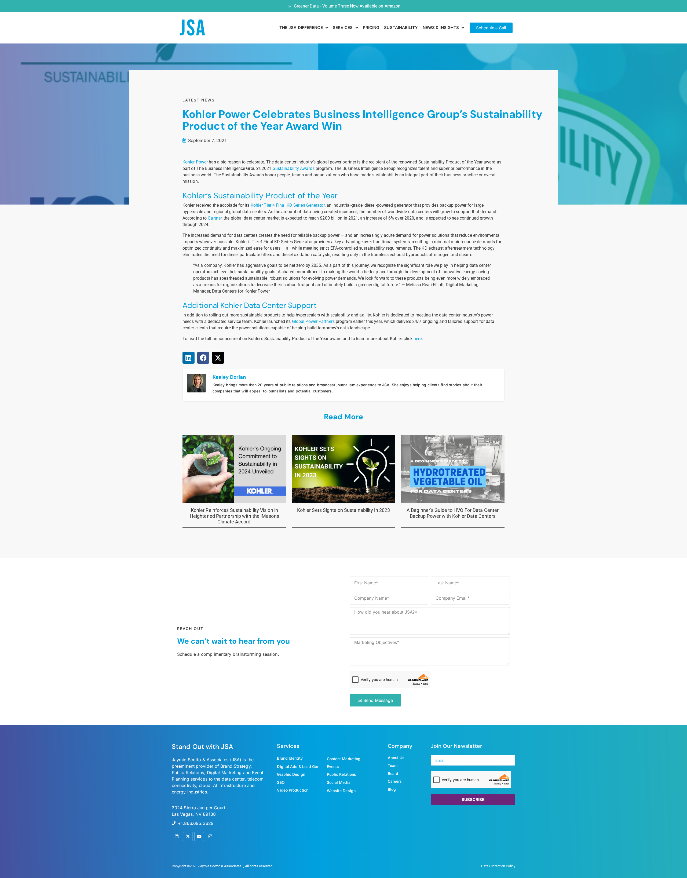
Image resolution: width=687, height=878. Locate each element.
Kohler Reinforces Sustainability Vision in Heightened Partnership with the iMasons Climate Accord (234, 515)
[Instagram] (210, 836)
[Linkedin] (176, 836)
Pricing (371, 27)
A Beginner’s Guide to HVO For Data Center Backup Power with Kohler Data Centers (453, 513)
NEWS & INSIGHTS (441, 27)
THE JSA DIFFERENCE (301, 27)
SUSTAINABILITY (401, 27)
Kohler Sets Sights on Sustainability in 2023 (343, 510)
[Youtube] (199, 836)
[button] (188, 358)
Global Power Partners (313, 321)
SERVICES (343, 27)
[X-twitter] (187, 836)
